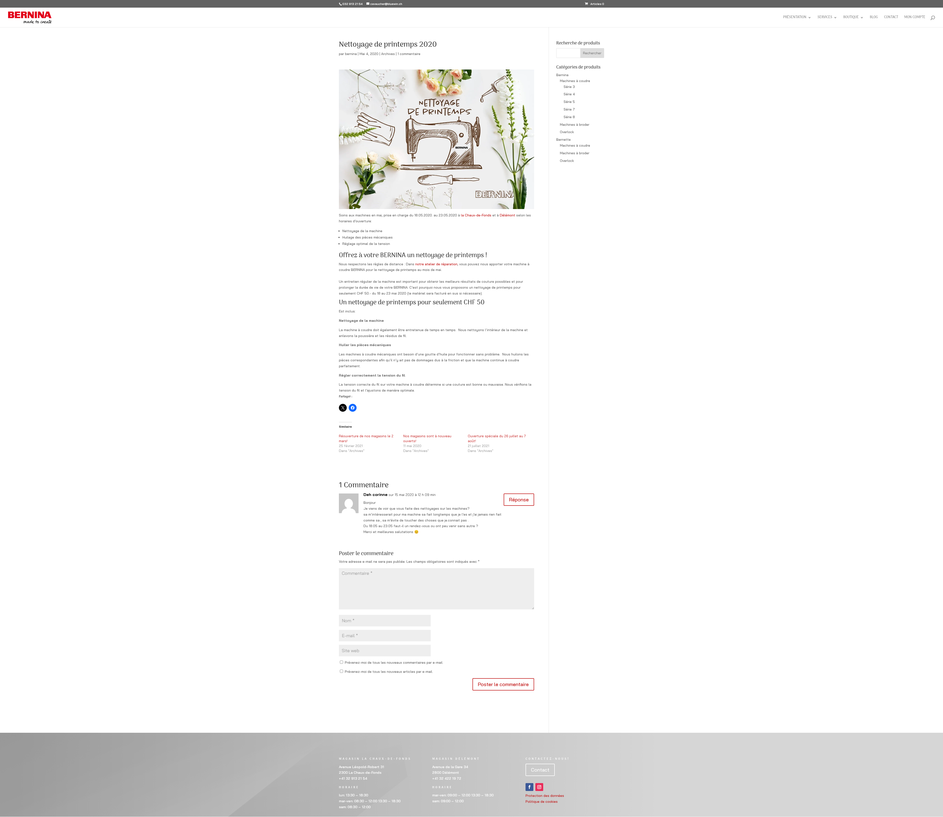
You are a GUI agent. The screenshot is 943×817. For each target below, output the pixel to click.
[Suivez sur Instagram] (539, 787)
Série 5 (569, 101)
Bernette (563, 139)
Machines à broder (574, 124)
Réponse (519, 499)
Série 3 (569, 87)
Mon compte (914, 18)
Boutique (851, 18)
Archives (388, 54)
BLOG (874, 18)
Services (825, 18)
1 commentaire (409, 54)
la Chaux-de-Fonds (476, 215)
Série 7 (569, 109)
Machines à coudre (575, 81)
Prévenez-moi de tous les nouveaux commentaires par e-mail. (394, 662)
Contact (891, 18)
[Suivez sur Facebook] (529, 787)
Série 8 (569, 117)
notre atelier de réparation (436, 264)
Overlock (567, 132)
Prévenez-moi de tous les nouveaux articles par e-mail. (389, 671)
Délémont (507, 215)
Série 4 (569, 94)
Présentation (794, 18)
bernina (351, 54)
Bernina (562, 75)
